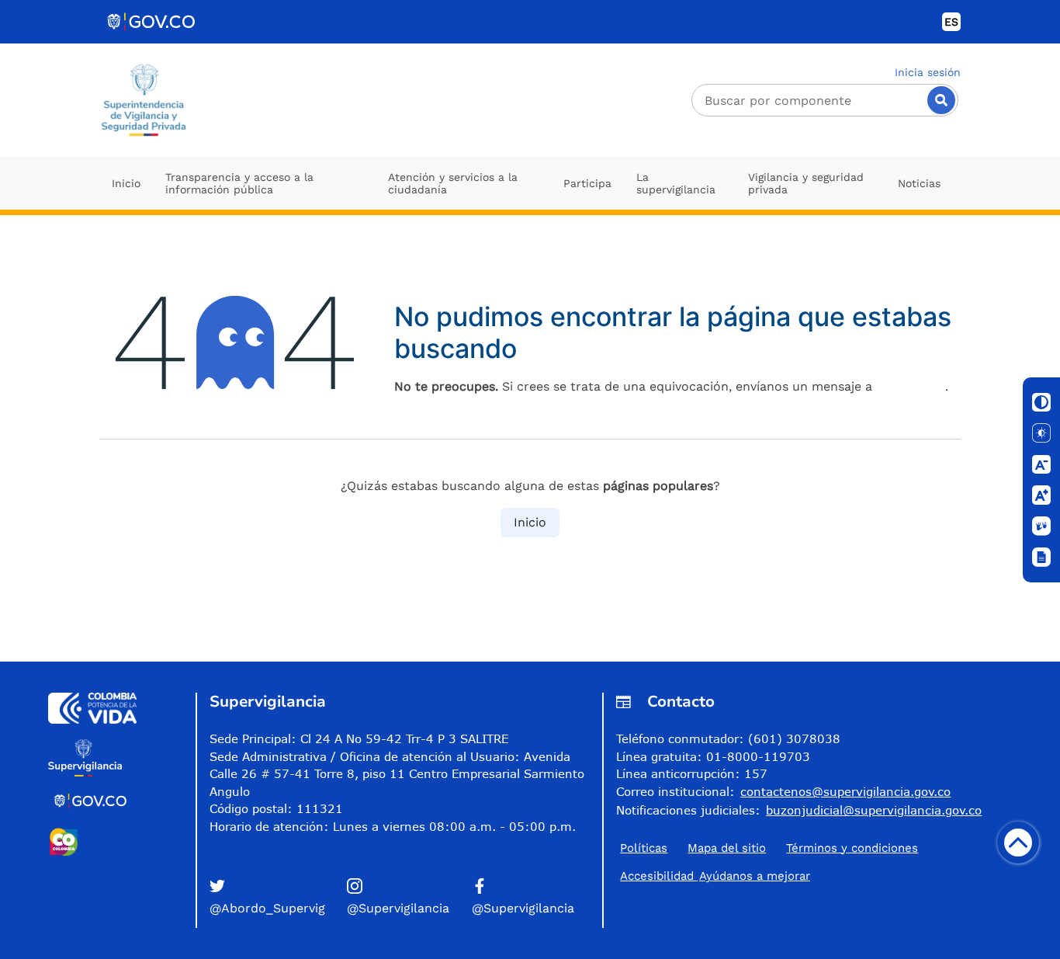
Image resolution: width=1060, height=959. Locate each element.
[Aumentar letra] (1041, 495)
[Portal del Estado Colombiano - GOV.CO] (152, 21)
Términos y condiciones (852, 848)
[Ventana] (1041, 557)
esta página (910, 386)
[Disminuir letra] (1041, 464)
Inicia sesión (928, 72)
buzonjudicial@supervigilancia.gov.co (874, 810)
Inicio (530, 522)
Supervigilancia (268, 701)
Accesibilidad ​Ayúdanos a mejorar (715, 876)
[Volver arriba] (1018, 842)
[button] (275, 898)
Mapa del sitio (727, 848)
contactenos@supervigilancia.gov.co (845, 791)
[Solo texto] (1041, 433)
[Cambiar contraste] (1041, 402)
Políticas (643, 848)
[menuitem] (126, 183)
